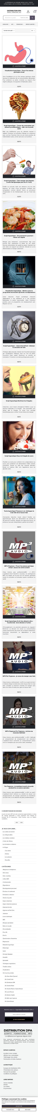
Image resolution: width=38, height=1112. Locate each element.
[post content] (19, 52)
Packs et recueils (7, 926)
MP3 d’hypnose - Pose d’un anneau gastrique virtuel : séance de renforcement (19, 566)
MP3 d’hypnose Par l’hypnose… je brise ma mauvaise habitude (19, 732)
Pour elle (5, 932)
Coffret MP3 (6, 879)
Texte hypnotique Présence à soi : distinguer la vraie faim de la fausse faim (19, 511)
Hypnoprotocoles (7, 907)
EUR (21, 822)
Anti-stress (6, 872)
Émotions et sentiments (9, 891)
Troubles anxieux (7, 966)
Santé (4, 951)
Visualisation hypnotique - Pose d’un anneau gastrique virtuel (19, 71)
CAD (17, 822)
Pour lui (4, 935)
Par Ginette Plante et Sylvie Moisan (14, 988)
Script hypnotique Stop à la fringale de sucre (19, 456)
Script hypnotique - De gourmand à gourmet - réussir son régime (19, 236)
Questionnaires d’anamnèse (10, 938)
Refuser (27, 1109)
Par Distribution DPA (10, 982)
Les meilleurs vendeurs (9, 838)
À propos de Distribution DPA (12, 1068)
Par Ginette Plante (9, 985)
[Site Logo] (14, 11)
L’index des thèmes (8, 841)
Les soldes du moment (8, 831)
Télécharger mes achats (10, 1057)
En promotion (7, 1088)
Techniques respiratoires (9, 963)
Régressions (6, 941)
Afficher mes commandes (11, 1055)
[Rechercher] (32, 18)
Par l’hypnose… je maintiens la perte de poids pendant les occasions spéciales (18, 787)
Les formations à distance (9, 844)
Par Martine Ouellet (10, 995)
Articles (7, 853)
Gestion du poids (7, 897)
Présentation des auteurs (11, 1070)
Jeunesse (5, 913)
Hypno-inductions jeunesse (10, 904)
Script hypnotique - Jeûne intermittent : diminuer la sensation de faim (19, 346)
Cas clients (8, 850)
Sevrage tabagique (7, 954)
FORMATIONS (19, 24)
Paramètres (10, 1109)
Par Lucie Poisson (9, 992)
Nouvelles (7, 860)
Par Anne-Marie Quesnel (11, 976)
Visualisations (6, 969)
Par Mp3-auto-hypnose (11, 998)
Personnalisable (7, 929)
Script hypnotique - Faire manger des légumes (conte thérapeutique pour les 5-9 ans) (19, 181)
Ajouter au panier (20, 66)
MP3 (12, 24)
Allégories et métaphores (9, 869)
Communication (7, 882)
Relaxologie (6, 948)
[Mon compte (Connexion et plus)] (29, 11)
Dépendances (6, 885)
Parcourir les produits (10, 1071)
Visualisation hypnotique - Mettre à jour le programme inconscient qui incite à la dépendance (19, 291)
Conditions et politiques (10, 1073)
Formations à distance (8, 894)
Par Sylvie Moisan (9, 1001)
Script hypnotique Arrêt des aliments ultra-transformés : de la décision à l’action (19, 622)
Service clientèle (8, 1082)
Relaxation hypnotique (8, 944)
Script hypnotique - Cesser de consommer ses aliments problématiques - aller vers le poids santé (19, 127)
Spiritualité (5, 960)
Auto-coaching (7, 876)
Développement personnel (9, 888)
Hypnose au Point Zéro (8, 910)
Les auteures (8, 857)
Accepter (19, 1106)
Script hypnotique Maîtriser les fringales (19, 401)
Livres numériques (7, 916)
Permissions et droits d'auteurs (12, 1059)
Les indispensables (8, 834)
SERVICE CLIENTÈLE (30, 24)
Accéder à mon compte (10, 1053)
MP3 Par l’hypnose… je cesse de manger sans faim (19, 676)
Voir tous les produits (8, 973)
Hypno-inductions (7, 901)
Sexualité (5, 957)
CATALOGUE (5, 24)
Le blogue (5, 847)
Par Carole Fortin (9, 979)
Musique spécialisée (8, 923)
